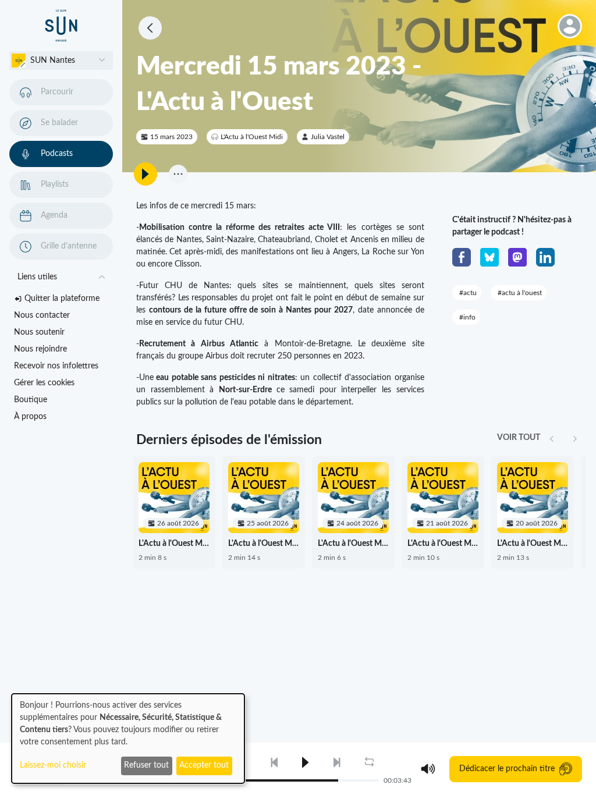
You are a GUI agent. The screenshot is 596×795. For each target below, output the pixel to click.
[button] (61, 60)
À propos (30, 417)
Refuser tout (146, 765)
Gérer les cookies (44, 383)
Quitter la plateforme (62, 298)
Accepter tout (204, 765)
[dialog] (128, 738)
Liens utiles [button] (37, 277)
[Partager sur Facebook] (461, 257)
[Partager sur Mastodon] (517, 257)
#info (467, 317)
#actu (468, 292)
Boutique (30, 400)
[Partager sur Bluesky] (489, 257)
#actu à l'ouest (520, 292)
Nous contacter (42, 315)
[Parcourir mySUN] (61, 25)
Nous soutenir (39, 332)
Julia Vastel (328, 136)
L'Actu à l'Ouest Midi (252, 136)
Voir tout (518, 438)
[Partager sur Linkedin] (545, 257)
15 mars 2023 (171, 136)
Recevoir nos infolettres (56, 366)
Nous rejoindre (40, 349)
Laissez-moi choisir (53, 765)
